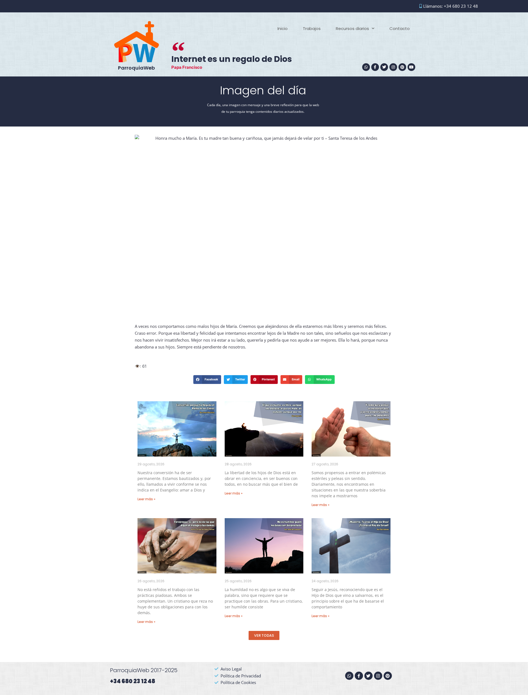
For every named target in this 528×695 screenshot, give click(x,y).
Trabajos (312, 28)
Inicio (282, 28)
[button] (207, 379)
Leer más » (146, 499)
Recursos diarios (352, 28)
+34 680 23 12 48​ (132, 681)
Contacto (399, 28)
